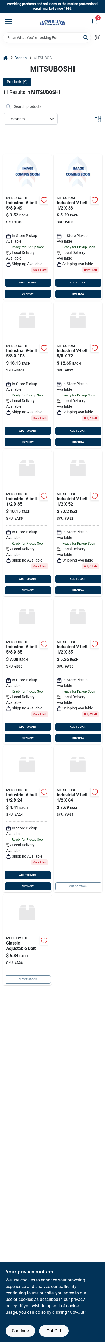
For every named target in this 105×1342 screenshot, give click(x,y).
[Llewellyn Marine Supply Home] (52, 23)
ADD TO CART (27, 282)
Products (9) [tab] (17, 82)
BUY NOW (28, 293)
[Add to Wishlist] (44, 200)
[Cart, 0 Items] (94, 21)
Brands (21, 58)
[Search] (86, 37)
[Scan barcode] (97, 37)
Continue (20, 1330)
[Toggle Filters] (98, 119)
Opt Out (54, 1330)
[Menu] (8, 21)
